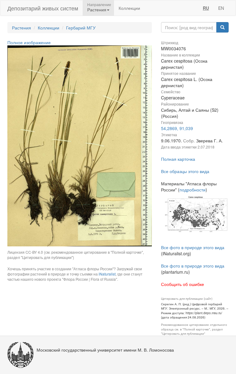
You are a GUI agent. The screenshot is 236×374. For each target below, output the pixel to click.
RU (206, 8)
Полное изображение (29, 42)
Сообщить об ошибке (182, 284)
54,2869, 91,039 (177, 128)
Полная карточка (178, 159)
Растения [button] (96, 9)
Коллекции (129, 8)
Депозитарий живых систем (42, 8)
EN (221, 8)
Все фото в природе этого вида (192, 247)
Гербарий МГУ (81, 28)
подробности (192, 190)
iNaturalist (107, 273)
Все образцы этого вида (185, 171)
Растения (21, 28)
